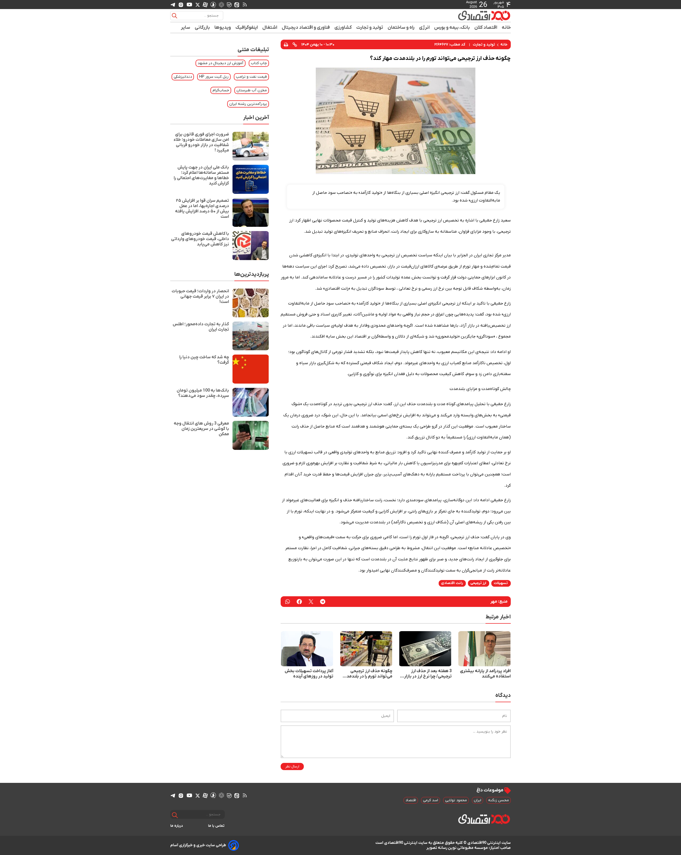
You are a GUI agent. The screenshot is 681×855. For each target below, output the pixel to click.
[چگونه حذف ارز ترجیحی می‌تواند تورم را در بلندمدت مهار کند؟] (366, 648)
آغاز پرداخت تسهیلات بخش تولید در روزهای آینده (309, 673)
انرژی (424, 27)
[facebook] (299, 601)
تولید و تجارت (369, 27)
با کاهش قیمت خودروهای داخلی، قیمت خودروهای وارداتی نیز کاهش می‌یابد (200, 239)
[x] (197, 4)
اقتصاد (410, 800)
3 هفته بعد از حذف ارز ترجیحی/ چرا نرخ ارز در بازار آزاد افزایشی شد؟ (427, 673)
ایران (477, 800)
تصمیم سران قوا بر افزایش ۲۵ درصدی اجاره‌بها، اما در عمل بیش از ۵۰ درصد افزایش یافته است (202, 208)
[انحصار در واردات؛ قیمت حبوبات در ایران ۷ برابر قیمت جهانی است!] (250, 303)
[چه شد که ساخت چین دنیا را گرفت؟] (250, 369)
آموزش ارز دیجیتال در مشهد (220, 63)
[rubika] (221, 4)
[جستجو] (174, 16)
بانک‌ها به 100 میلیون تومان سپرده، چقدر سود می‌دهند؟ (203, 393)
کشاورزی (343, 27)
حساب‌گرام (221, 90)
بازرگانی (202, 27)
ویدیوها (222, 27)
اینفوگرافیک (246, 27)
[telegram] (173, 4)
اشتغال (269, 27)
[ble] (229, 4)
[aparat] (205, 4)
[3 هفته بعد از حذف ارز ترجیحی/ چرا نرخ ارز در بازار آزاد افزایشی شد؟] (425, 648)
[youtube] (189, 4)
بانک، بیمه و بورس (452, 27)
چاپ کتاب (259, 63)
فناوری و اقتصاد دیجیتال (306, 27)
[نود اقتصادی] (468, 15)
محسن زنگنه (498, 800)
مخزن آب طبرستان (251, 90)
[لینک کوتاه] (294, 44)
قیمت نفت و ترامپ (251, 76)
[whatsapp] (287, 601)
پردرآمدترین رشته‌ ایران (248, 103)
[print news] (286, 44)
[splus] (213, 4)
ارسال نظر (292, 766)
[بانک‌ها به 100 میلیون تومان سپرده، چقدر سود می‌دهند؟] (250, 402)
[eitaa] (236, 4)
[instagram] (181, 4)
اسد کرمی (430, 800)
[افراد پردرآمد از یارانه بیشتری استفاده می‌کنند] (484, 648)
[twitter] (311, 601)
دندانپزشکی (183, 76)
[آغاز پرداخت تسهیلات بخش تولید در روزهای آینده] (307, 648)
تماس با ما (216, 826)
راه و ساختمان (401, 27)
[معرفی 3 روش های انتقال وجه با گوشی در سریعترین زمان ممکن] (250, 435)
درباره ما (176, 826)
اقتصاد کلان (485, 27)
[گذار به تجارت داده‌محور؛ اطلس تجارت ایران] (250, 336)
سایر (185, 27)
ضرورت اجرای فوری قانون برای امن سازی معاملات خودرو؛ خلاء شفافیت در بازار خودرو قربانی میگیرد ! (201, 142)
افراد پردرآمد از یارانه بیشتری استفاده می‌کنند (485, 673)
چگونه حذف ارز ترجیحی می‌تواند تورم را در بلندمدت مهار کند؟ (367, 673)
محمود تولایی (456, 800)
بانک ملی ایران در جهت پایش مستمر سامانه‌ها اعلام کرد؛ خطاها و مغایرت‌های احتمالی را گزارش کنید (201, 175)
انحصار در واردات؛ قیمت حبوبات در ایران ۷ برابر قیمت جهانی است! (200, 297)
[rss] (245, 4)
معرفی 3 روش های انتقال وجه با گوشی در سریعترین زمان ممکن (201, 429)
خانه (506, 27)
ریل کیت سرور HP (214, 76)
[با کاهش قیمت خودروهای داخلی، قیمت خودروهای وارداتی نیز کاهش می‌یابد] (250, 245)
